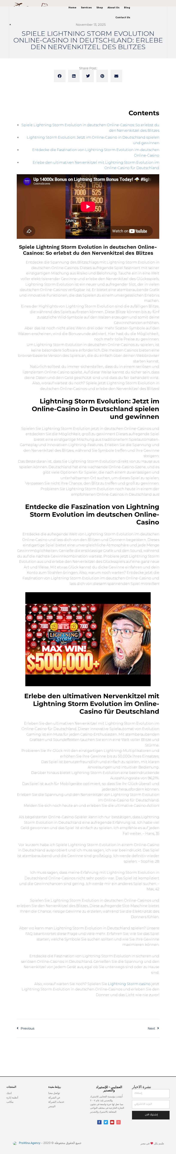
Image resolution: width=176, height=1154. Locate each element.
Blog (127, 8)
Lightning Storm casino (129, 984)
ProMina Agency (29, 1143)
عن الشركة (54, 1097)
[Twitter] (106, 1122)
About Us (113, 8)
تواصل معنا (54, 1093)
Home (72, 8)
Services (86, 8)
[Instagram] (118, 1122)
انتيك (9, 1093)
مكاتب (9, 1102)
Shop (99, 8)
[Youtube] (112, 1122)
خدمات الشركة (56, 1102)
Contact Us (122, 18)
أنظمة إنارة (12, 1097)
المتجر (51, 1106)
